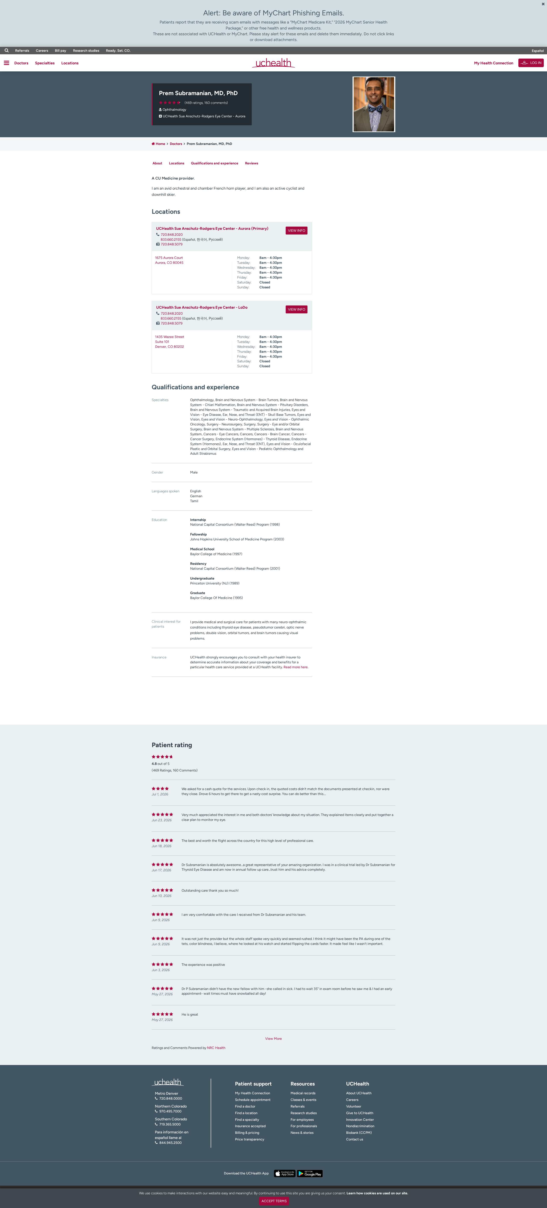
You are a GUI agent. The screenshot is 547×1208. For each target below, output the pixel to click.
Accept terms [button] (274, 1201)
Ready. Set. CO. (118, 51)
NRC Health (216, 1048)
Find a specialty (247, 1120)
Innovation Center (360, 1120)
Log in (535, 63)
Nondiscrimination (360, 1126)
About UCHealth (359, 1093)
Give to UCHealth (359, 1113)
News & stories (302, 1133)
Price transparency (249, 1139)
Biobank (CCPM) (359, 1133)
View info (296, 231)
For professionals (304, 1126)
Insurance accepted (250, 1126)
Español (538, 51)
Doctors (21, 63)
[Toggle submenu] (6, 63)
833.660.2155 (171, 239)
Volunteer (353, 1106)
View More (273, 1039)
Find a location (246, 1113)
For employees (302, 1120)
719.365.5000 (170, 1124)
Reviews (251, 163)
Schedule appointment (253, 1100)
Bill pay (60, 51)
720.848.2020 (172, 235)
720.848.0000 (170, 1098)
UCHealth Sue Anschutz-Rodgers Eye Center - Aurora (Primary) (212, 228)
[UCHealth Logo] (168, 1082)
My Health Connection (493, 63)
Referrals (22, 51)
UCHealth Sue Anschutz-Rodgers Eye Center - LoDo (201, 307)
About (157, 163)
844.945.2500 (170, 1143)
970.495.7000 (170, 1111)
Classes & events (303, 1100)
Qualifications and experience (214, 163)
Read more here (296, 667)
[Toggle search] (6, 50)
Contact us (354, 1139)
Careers (42, 51)
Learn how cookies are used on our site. (377, 1193)
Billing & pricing (247, 1133)
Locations (69, 63)
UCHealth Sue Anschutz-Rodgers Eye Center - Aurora (204, 116)
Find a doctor (245, 1106)
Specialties (44, 63)
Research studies (86, 51)
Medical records (303, 1093)
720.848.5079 (171, 244)
